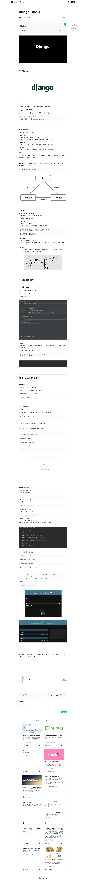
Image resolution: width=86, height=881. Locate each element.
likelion (23, 26)
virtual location (75, 30)
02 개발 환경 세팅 (74, 28)
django (21, 20)
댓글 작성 (64, 712)
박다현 (20, 17)
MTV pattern (74, 27)
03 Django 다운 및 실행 (75, 31)
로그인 (72, 2)
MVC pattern (74, 25)
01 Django (73, 24)
